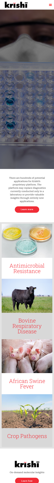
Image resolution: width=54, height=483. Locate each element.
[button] (50, 5)
